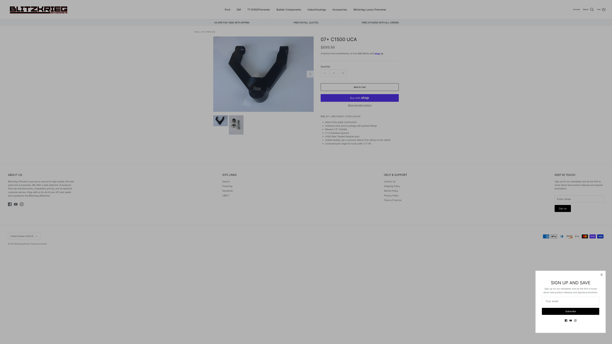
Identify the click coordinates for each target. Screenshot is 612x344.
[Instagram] (575, 320)
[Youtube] (570, 320)
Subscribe (570, 311)
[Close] (601, 274)
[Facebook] (566, 320)
